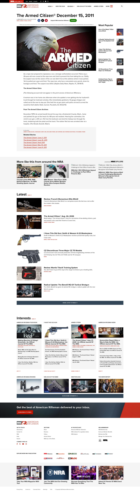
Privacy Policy (20, 489)
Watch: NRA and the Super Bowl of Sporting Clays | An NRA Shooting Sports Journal (28, 351)
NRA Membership (103, 429)
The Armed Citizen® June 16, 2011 (35, 140)
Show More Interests (78, 396)
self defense (59, 132)
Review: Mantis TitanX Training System (61, 267)
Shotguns (20, 347)
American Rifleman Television (27, 322)
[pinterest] (46, 20)
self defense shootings (69, 132)
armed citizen (27, 132)
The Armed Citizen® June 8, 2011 (35, 147)
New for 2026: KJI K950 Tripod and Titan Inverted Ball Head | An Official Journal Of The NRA (111, 350)
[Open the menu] (111, 6)
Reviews (70, 6)
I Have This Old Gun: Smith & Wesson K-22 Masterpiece (68, 233)
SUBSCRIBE (24, 412)
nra (45, 132)
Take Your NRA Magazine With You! (28, 482)
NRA (118, 346)
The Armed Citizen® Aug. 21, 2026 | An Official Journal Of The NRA (82, 342)
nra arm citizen (51, 132)
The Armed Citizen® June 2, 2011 (35, 137)
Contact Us (19, 432)
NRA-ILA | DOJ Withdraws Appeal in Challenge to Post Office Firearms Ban (83, 172)
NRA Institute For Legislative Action (80, 432)
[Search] (121, 6)
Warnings (45, 489)
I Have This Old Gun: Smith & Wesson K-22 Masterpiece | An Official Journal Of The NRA (56, 342)
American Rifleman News (107, 322)
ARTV (18, 371)
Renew (30, 1)
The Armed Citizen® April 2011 (34, 142)
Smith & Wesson (60, 345)
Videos (45, 434)
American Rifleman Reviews (26, 377)
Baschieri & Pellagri (23, 345)
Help (18, 436)
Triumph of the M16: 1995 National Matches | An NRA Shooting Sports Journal (27, 181)
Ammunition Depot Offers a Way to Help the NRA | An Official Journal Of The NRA (110, 342)
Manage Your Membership (105, 436)
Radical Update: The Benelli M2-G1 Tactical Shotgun (66, 284)
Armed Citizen (98, 6)
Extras (29, 21)
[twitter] (42, 20)
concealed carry (39, 132)
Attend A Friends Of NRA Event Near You (110, 482)
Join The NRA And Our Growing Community (55, 482)
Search (18, 439)
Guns (48, 291)
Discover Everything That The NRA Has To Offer (82, 482)
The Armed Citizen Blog (86, 345)
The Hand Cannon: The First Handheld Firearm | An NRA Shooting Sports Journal (56, 350)
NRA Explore (74, 434)
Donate (35, 1)
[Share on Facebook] (39, 20)
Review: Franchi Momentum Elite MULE (61, 199)
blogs (32, 132)
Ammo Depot (114, 346)
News (50, 6)
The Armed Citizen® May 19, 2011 (35, 145)
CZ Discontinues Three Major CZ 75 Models (63, 250)
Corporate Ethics (36, 489)
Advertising (19, 429)
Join (27, 1)
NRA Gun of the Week (84, 6)
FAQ (18, 434)
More (29, 195)
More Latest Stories (76, 303)
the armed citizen (80, 132)
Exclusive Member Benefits (105, 432)
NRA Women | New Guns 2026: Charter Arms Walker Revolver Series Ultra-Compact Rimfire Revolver (55, 182)
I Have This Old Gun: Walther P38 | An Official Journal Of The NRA (28, 363)
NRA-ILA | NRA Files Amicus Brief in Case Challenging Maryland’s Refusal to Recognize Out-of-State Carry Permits (111, 175)
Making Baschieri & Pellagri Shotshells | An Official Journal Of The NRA (28, 342)
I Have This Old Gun (52, 239)
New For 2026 (60, 6)
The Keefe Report (104, 377)
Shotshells (32, 345)
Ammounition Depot (105, 346)
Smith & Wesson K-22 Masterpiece (56, 346)
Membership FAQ (103, 434)
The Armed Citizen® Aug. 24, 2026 (59, 216)
